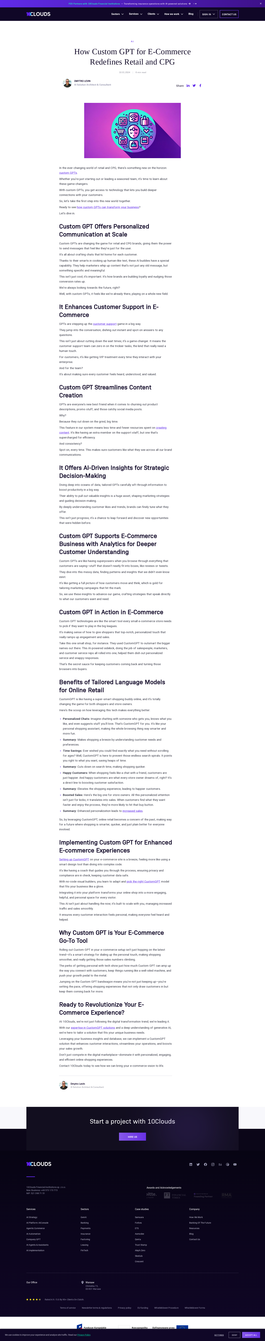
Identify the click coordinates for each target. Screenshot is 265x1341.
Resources (194, 1228)
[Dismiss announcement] (261, 4)
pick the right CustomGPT (143, 881)
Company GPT (33, 1239)
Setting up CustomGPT (74, 859)
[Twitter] (198, 1165)
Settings (219, 1335)
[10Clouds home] (38, 14)
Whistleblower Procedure (166, 1308)
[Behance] (220, 1165)
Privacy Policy (83, 1335)
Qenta (138, 1239)
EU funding (143, 1308)
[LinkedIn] (190, 1165)
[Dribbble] (227, 1165)
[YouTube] (235, 1165)
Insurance (85, 1234)
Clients (151, 13)
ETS (137, 1228)
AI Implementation (35, 1250)
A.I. (132, 41)
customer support (105, 324)
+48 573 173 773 (49, 1190)
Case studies (142, 1209)
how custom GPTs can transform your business (108, 207)
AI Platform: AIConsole (37, 1223)
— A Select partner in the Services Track (127, 3)
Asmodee (139, 1234)
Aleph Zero (140, 1250)
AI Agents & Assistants (37, 1245)
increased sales (133, 811)
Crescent (139, 1261)
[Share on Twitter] (194, 85)
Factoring (85, 1239)
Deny (234, 1335)
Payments (85, 1228)
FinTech (84, 1250)
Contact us (229, 14)
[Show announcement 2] (180, 3)
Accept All (251, 1335)
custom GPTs (68, 173)
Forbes (138, 1223)
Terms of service (68, 1308)
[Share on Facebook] (200, 85)
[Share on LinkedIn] (188, 85)
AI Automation (33, 1234)
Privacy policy (124, 1308)
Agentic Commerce (35, 1228)
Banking (85, 1223)
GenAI (84, 1217)
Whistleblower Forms (195, 1308)
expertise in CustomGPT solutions (93, 1027)
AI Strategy (31, 1217)
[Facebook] (205, 1165)
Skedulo (139, 1256)
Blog (190, 13)
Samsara (139, 1217)
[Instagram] (213, 1165)
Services (133, 13)
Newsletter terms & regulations (97, 1308)
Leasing (84, 1245)
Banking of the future (200, 1223)
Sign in (206, 14)
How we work (171, 14)
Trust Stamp (141, 1245)
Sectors (115, 14)
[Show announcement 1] (178, 3)
